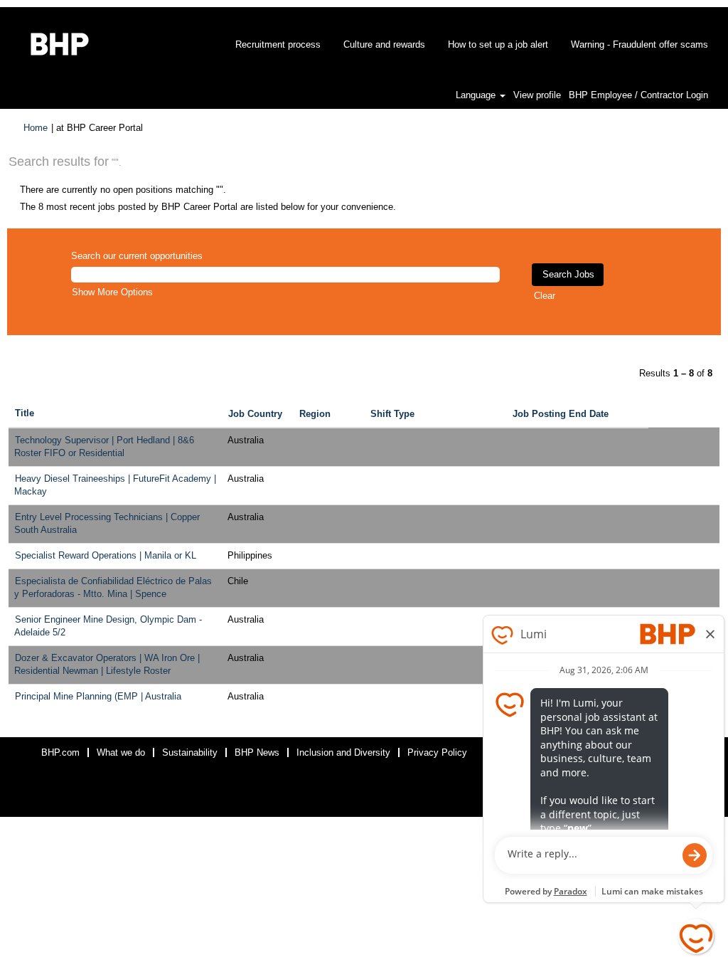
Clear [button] (544, 295)
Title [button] (24, 413)
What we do (121, 752)
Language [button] (477, 95)
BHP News (257, 752)
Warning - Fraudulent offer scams (639, 44)
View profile (537, 95)
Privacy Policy (437, 752)
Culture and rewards (384, 44)
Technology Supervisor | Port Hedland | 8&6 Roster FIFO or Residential (104, 447)
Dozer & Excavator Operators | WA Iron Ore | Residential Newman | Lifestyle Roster (107, 665)
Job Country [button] (255, 413)
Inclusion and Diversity (343, 752)
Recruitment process (278, 44)
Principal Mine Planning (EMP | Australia (98, 696)
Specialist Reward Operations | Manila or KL (105, 555)
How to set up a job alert (498, 44)
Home (35, 127)
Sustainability (190, 752)
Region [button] (315, 413)
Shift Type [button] (392, 413)
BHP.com (60, 752)
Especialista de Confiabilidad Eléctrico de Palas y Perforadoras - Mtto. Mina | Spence (113, 588)
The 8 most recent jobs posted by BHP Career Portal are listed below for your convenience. (208, 206)
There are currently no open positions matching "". (123, 189)
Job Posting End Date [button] (561, 413)
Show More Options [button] (112, 292)
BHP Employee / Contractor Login (638, 95)
